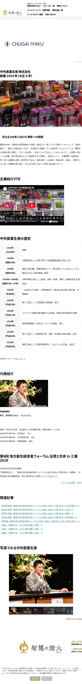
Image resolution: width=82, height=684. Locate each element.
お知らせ (30, 3)
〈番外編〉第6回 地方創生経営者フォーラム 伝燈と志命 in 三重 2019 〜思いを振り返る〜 (38, 521)
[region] (41, 584)
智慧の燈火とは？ (34, 5)
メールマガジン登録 (35, 14)
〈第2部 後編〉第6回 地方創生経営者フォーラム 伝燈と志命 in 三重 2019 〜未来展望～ (37, 517)
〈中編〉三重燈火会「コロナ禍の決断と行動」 (20, 529)
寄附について (62, 5)
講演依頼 (46, 10)
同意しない (47, 678)
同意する (35, 678)
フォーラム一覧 (49, 5)
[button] (12, 582)
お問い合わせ (50, 14)
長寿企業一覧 (57, 10)
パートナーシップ (34, 10)
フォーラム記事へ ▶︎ (70, 483)
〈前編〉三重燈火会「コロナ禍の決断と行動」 (20, 525)
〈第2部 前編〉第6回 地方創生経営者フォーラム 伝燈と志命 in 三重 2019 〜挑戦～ (35, 513)
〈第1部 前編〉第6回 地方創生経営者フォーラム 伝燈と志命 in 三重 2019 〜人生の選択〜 (38, 506)
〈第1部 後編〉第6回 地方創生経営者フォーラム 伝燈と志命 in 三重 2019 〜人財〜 (35, 510)
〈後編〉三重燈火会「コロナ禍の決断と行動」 (20, 533)
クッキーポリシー (67, 668)
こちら (20, 359)
